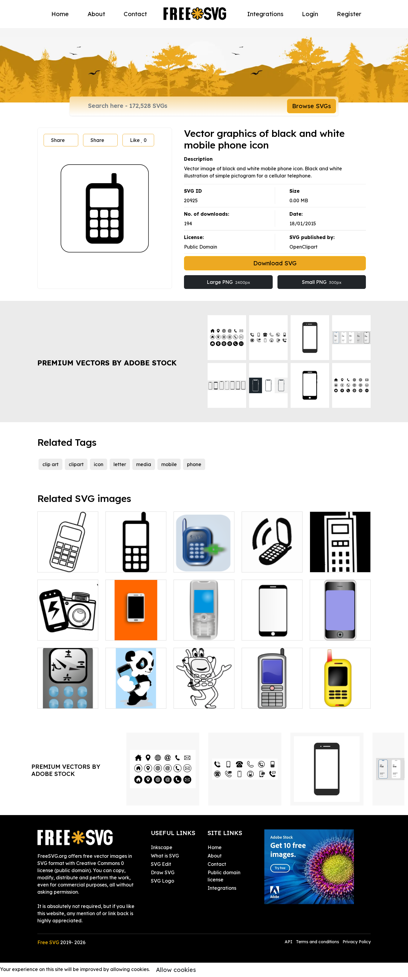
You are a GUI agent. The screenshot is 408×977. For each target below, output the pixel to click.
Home (60, 14)
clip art (50, 464)
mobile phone (59, 700)
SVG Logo (162, 881)
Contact (135, 14)
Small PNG (321, 282)
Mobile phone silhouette (272, 628)
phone (194, 464)
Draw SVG (162, 872)
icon (98, 464)
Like (138, 140)
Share (58, 140)
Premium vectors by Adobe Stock (107, 362)
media (143, 464)
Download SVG (275, 263)
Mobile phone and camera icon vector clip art (68, 625)
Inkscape (161, 847)
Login (310, 14)
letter (119, 464)
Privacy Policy (357, 941)
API (289, 941)
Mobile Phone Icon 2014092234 (340, 560)
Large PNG (228, 282)
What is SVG (165, 856)
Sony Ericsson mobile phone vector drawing (204, 625)
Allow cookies (176, 969)
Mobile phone (263, 700)
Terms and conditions (317, 941)
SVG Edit (161, 864)
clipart (76, 464)
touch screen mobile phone (136, 628)
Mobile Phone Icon (269, 564)
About (96, 14)
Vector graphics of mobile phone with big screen (340, 625)
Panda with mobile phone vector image (136, 696)
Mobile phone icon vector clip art (68, 560)
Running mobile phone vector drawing (204, 693)
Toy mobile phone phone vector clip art (340, 696)
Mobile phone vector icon (135, 560)
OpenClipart (303, 247)
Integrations (265, 14)
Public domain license (224, 876)
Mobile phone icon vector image (204, 560)
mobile (169, 464)
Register (349, 14)
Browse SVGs (311, 106)
